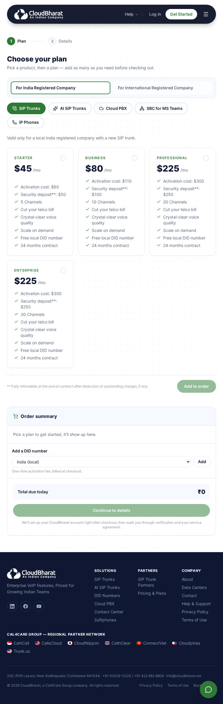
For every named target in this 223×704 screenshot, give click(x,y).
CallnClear (121, 643)
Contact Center (108, 611)
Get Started (181, 14)
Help (129, 14)
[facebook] (25, 606)
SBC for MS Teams (165, 108)
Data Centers (194, 587)
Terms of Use (194, 619)
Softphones (105, 619)
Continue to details (111, 510)
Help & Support (196, 603)
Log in (155, 14)
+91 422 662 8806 (149, 676)
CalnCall (21, 643)
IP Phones (29, 122)
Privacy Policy (195, 611)
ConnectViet (154, 643)
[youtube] (39, 606)
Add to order (196, 386)
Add (202, 461)
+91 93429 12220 (116, 676)
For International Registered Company (155, 87)
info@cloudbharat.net (183, 676)
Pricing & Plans (152, 593)
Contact (189, 595)
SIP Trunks (29, 108)
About (187, 579)
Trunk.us (22, 651)
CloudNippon (86, 643)
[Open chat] (208, 689)
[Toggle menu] (206, 14)
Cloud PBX (116, 108)
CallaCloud (52, 643)
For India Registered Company (45, 87)
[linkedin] (12, 606)
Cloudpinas (189, 643)
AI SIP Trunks (73, 108)
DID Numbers (107, 595)
